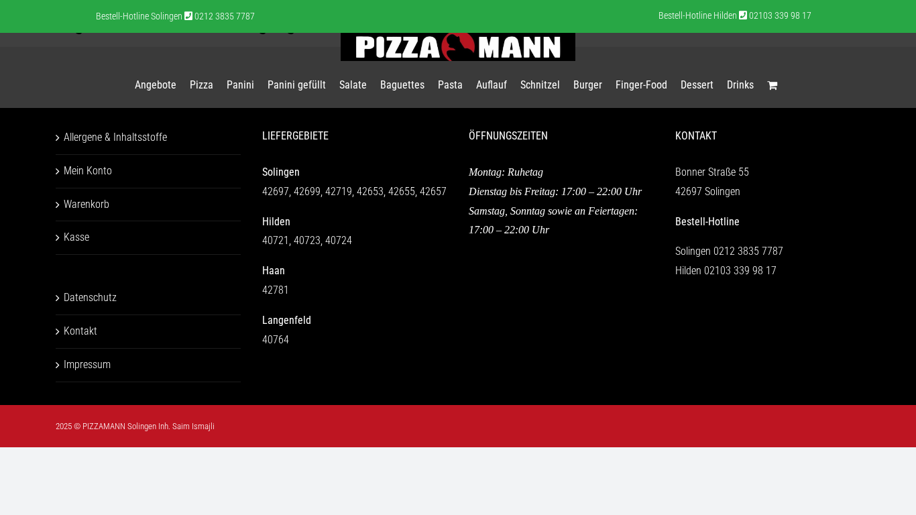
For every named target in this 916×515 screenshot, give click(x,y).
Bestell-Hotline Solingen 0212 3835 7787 (175, 16)
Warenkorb (86, 204)
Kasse (76, 237)
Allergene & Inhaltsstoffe (115, 137)
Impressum (87, 364)
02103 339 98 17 (740, 270)
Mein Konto (88, 170)
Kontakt (80, 331)
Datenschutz (90, 297)
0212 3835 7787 (748, 251)
